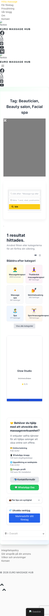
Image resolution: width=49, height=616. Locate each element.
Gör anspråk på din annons (16, 554)
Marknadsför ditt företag (24, 518)
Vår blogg (6, 12)
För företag (7, 5)
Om (3, 15)
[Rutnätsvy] (35, 255)
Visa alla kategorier (24, 326)
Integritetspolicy (10, 550)
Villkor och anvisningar (13, 557)
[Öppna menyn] (3, 65)
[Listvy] (40, 255)
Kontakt (5, 19)
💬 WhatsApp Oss (24, 487)
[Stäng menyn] (0, 595)
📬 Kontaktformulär (24, 479)
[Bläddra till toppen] (24, 585)
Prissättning (7, 8)
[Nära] (48, 1)
